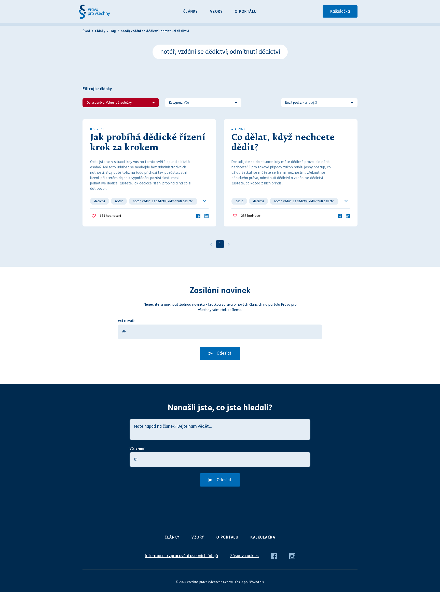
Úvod (86, 31)
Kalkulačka (340, 11)
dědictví (99, 201)
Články (190, 11)
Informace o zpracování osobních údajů (181, 555)
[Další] (229, 244)
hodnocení (110, 216)
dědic (239, 201)
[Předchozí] (211, 244)
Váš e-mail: (126, 321)
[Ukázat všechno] (205, 201)
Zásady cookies (244, 555)
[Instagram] (292, 555)
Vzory (216, 11)
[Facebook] (198, 215)
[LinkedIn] (206, 215)
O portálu (246, 11)
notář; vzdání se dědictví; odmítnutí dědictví (163, 201)
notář (119, 201)
